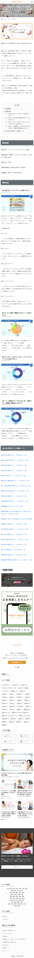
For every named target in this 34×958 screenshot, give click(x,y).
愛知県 (11, 896)
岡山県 (14, 900)
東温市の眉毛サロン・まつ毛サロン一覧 (14, 555)
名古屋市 (20, 697)
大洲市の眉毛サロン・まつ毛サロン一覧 (14, 534)
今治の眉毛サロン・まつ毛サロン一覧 (14, 550)
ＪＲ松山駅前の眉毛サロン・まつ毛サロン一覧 (16, 486)
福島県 (4, 721)
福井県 (20, 718)
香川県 (12, 902)
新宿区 (19, 703)
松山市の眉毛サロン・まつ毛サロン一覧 (14, 455)
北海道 (8, 888)
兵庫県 (13, 898)
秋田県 (14, 888)
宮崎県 (15, 903)
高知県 (21, 902)
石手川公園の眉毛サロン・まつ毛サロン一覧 (16, 481)
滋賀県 (20, 896)
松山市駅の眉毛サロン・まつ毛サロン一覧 (15, 460)
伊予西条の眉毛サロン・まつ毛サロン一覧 (15, 529)
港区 (12, 709)
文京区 (12, 703)
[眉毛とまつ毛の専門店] (17, 2)
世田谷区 (13, 691)
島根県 (20, 900)
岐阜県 (27, 700)
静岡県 (14, 896)
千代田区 (19, 694)
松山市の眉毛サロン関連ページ (14, 131)
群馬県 (17, 892)
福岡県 (9, 903)
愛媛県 (18, 902)
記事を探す (5, 936)
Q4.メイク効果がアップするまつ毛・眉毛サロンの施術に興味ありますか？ (19, 127)
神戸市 (13, 718)
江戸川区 (20, 706)
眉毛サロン (5, 916)
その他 (10, 14)
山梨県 (20, 892)
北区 (12, 694)
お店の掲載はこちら (17, 662)
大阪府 (19, 700)
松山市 (4, 706)
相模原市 (27, 709)
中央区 (22, 691)
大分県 (24, 903)
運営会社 (5, 948)
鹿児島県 (15, 905)
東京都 (27, 703)
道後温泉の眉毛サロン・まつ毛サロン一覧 (15, 501)
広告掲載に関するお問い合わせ (9, 942)
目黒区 (19, 709)
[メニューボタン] (32, 2)
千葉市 (27, 694)
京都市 (5, 694)
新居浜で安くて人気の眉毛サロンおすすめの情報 (17, 519)
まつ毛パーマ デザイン (9, 688)
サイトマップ (5, 950)
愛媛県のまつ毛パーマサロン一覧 (12, 506)
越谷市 (19, 721)
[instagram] (18, 667)
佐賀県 (21, 903)
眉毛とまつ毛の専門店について (9, 930)
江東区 (28, 706)
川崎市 (5, 703)
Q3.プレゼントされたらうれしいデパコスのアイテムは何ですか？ (19, 123)
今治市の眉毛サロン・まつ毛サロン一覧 (14, 544)
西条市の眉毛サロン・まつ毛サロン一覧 (14, 524)
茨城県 (11, 892)
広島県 (11, 900)
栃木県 (14, 892)
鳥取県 (23, 900)
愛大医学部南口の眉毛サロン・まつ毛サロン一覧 (17, 560)
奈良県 (20, 898)
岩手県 (17, 888)
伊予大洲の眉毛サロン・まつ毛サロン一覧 (15, 539)
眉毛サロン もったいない (9, 715)
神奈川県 (5, 718)
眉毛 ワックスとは (24, 715)
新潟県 (12, 890)
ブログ (5, 14)
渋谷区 (5, 709)
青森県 (11, 888)
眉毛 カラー (6, 712)
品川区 (27, 697)
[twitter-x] (16, 667)
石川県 (18, 890)
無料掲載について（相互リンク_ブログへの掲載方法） (14, 939)
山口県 (17, 900)
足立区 (26, 721)
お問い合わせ (5, 945)
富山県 (15, 890)
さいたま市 (6, 685)
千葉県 (4, 697)
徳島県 (15, 902)
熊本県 (12, 903)
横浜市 (12, 706)
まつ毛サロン (5, 919)
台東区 (11, 697)
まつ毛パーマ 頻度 (23, 688)
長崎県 (18, 903)
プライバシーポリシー (7, 933)
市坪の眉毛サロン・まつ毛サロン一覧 (14, 475)
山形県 (23, 888)
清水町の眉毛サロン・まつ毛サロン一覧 (14, 496)
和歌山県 (23, 898)
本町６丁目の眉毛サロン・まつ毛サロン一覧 (16, 491)
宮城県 (20, 888)
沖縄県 (19, 905)
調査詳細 (8, 111)
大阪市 (12, 700)
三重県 (23, 896)
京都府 (16, 898)
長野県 (4, 725)
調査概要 (8, 108)
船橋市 (11, 721)
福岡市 (28, 718)
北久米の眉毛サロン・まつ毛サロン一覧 (14, 470)
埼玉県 (4, 700)
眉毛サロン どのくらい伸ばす (20, 712)
